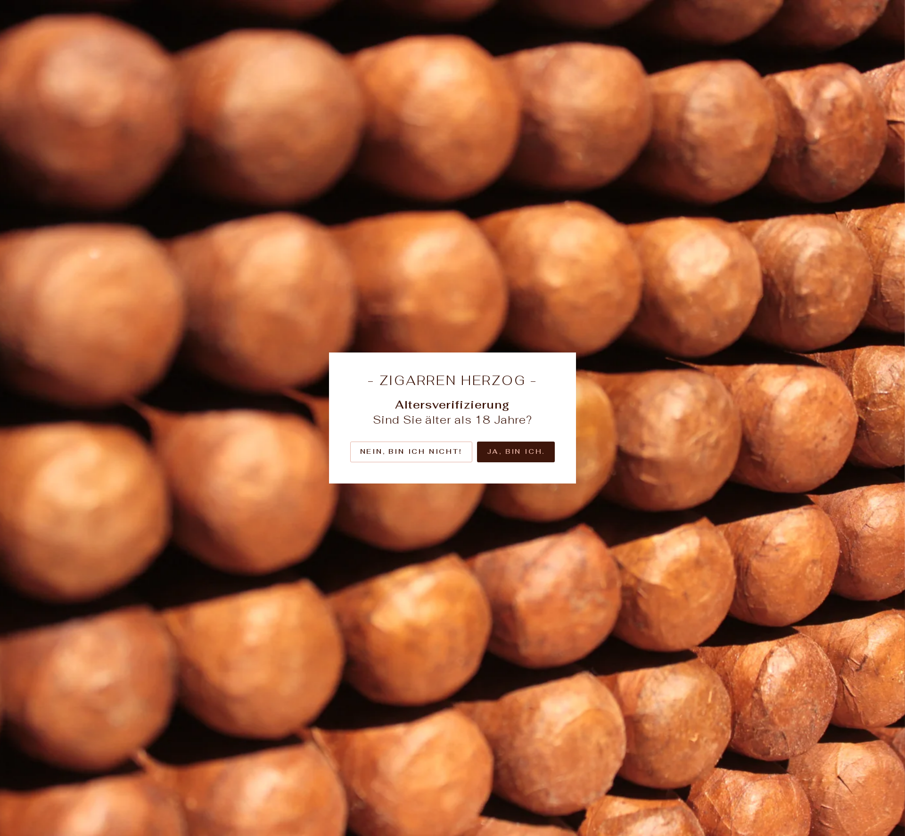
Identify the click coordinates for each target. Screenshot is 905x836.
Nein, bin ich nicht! (411, 451)
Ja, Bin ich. (516, 451)
